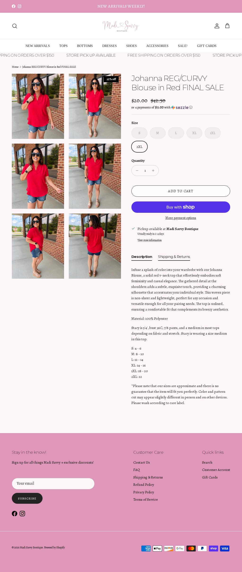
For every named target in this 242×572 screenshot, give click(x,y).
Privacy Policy (143, 492)
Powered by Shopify (54, 547)
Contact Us (141, 462)
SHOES (131, 46)
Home (15, 67)
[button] (161, 107)
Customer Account (216, 469)
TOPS (63, 46)
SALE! (183, 46)
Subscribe (27, 498)
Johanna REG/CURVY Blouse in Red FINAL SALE (49, 67)
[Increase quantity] (154, 170)
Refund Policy (143, 484)
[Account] (216, 26)
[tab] (141, 258)
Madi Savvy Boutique (31, 547)
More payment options (180, 218)
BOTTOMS (85, 46)
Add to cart (180, 191)
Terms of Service (145, 499)
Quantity (138, 160)
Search (207, 462)
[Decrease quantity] (136, 170)
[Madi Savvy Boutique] (121, 25)
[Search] (14, 26)
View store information (150, 240)
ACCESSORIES (157, 46)
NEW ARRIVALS (38, 46)
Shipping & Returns (148, 477)
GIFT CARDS (206, 46)
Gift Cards (210, 477)
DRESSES (109, 46)
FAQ (136, 469)
